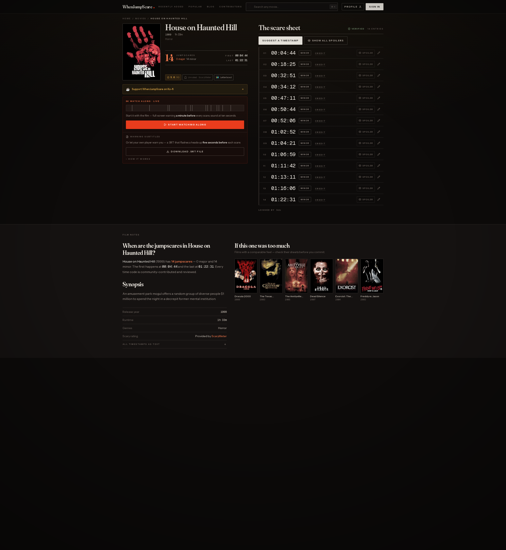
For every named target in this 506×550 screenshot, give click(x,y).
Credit (320, 53)
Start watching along (187, 124)
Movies (140, 19)
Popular (195, 7)
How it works (138, 159)
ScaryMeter (219, 336)
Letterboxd (226, 77)
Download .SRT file (187, 151)
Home (127, 19)
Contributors (230, 7)
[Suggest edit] (379, 53)
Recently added (171, 7)
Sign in (374, 6)
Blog (211, 7)
